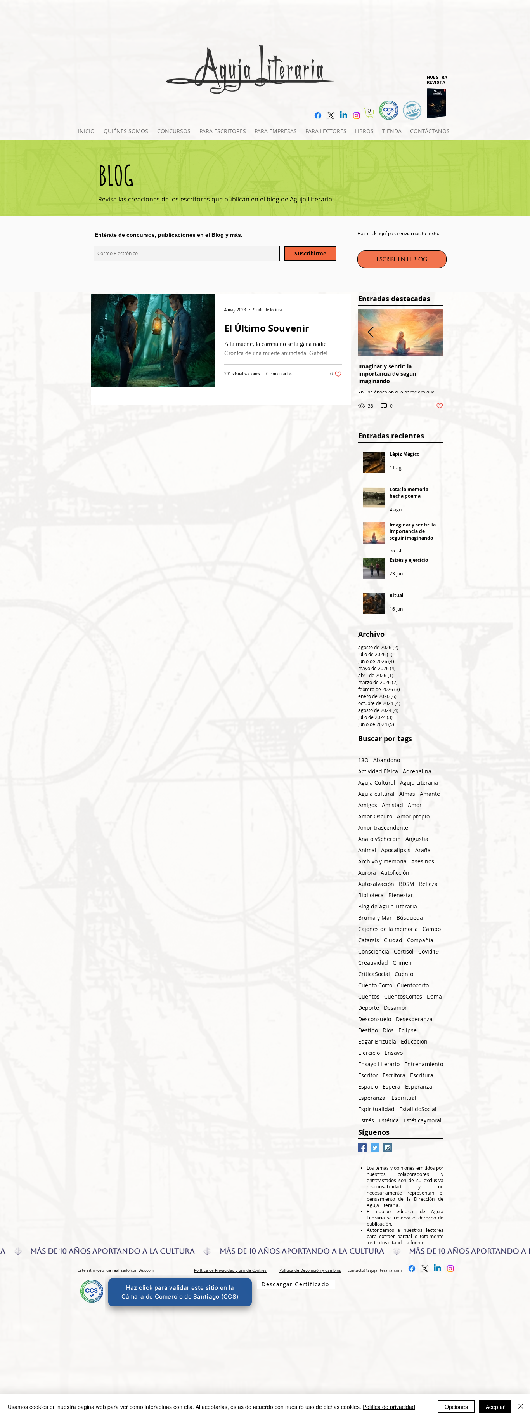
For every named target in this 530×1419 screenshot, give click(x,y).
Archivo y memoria (382, 861)
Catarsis (368, 940)
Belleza (428, 884)
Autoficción (395, 872)
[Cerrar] (520, 1406)
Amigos (367, 805)
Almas (407, 793)
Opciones (456, 1406)
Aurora (367, 872)
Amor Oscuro (375, 816)
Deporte (368, 1007)
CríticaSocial (374, 974)
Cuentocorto (413, 985)
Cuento (404, 974)
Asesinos (422, 861)
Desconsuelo (374, 1019)
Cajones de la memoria (388, 929)
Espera (391, 1086)
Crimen (402, 962)
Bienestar (400, 895)
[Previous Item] (370, 333)
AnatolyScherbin (379, 838)
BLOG (115, 175)
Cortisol (404, 951)
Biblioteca (371, 895)
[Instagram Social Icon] (387, 1147)
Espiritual (403, 1097)
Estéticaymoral (423, 1120)
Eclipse (407, 1030)
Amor (415, 805)
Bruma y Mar (375, 917)
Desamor (395, 1007)
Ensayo (394, 1052)
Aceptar (495, 1406)
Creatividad (373, 962)
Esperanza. (372, 1097)
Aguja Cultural (376, 782)
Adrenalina (417, 771)
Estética (389, 1120)
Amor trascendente (383, 827)
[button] (175, 128)
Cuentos (368, 996)
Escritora (394, 1075)
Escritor (368, 1075)
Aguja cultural (376, 793)
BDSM (406, 884)
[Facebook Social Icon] (362, 1147)
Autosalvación (376, 884)
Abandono (386, 760)
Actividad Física (378, 771)
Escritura (421, 1075)
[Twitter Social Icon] (375, 1147)
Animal (367, 850)
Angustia (416, 838)
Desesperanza (414, 1019)
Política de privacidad (389, 1406)
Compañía (420, 940)
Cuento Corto (375, 985)
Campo (432, 929)
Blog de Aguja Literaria (387, 906)
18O (363, 760)
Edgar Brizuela (377, 1041)
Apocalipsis (395, 850)
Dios (388, 1030)
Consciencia (373, 951)
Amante (430, 793)
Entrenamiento (423, 1064)
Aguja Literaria (419, 782)
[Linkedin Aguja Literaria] (343, 115)
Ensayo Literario (379, 1064)
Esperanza (418, 1086)
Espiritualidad (376, 1109)
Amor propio (413, 816)
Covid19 (428, 951)
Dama (434, 996)
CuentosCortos (403, 996)
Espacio (368, 1086)
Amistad (392, 805)
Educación (414, 1041)
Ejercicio (369, 1052)
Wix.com (146, 1270)
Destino (368, 1030)
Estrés (366, 1120)
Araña (423, 850)
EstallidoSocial (417, 1109)
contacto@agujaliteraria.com (375, 1270)
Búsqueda (410, 917)
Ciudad (393, 940)
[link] (370, 113)
